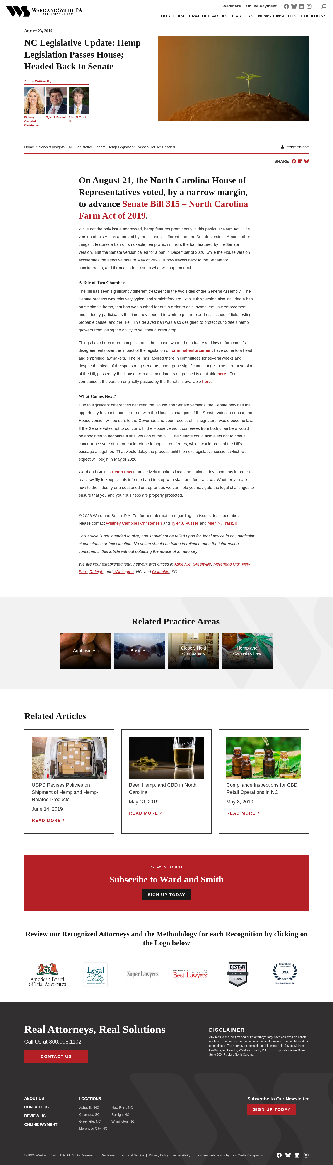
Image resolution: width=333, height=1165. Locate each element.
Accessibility (181, 1155)
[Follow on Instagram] (309, 6)
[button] (324, 6)
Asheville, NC (89, 1107)
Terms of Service (132, 1155)
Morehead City (226, 564)
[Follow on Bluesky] (294, 6)
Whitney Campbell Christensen (32, 121)
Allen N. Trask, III (223, 523)
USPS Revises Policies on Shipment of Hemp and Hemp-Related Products (65, 792)
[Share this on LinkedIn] (300, 161)
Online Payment (261, 6)
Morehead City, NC (93, 1128)
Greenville (202, 564)
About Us (34, 1098)
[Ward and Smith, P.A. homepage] (44, 11)
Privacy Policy (159, 1155)
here (221, 374)
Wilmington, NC (123, 1121)
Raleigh (96, 572)
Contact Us (56, 1056)
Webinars (231, 6)
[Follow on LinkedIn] (301, 6)
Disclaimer (108, 1155)
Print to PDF (298, 147)
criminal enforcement (192, 350)
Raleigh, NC (120, 1115)
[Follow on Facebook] (286, 6)
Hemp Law (122, 472)
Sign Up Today (166, 894)
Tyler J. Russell (56, 117)
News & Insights (52, 147)
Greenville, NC (90, 1121)
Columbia (160, 572)
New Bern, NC (122, 1107)
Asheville (182, 564)
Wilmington (123, 572)
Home (29, 147)
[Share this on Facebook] (294, 161)
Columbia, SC (89, 1115)
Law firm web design (210, 1155)
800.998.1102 (65, 1042)
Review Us (35, 1116)
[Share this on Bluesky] (306, 161)
